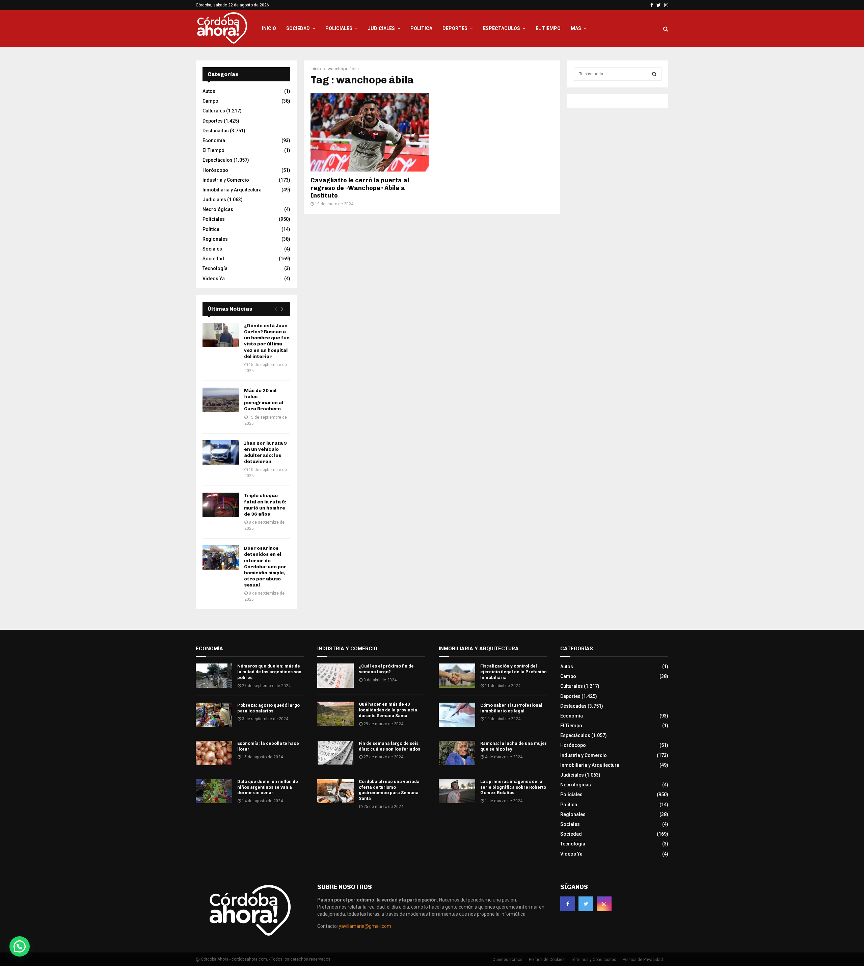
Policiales (338, 28)
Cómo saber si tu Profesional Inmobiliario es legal (511, 708)
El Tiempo (548, 28)
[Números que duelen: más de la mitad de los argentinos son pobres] (214, 675)
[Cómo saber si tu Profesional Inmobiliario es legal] (457, 715)
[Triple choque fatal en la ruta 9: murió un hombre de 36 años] (220, 505)
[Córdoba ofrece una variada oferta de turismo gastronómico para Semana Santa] (335, 791)
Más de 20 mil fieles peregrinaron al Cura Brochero (263, 400)
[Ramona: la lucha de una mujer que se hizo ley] (457, 753)
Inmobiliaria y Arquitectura (232, 189)
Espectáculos (501, 28)
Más (576, 28)
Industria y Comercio (225, 180)
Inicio (269, 28)
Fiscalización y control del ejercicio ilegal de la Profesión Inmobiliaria (513, 671)
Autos (208, 91)
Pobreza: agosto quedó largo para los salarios (268, 708)
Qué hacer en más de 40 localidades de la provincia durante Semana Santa (388, 710)
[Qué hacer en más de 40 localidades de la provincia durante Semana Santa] (335, 714)
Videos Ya (213, 278)
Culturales (213, 110)
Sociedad (298, 28)
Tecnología (214, 268)
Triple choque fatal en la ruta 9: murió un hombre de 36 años (265, 505)
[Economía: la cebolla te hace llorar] (214, 753)
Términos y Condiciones (593, 959)
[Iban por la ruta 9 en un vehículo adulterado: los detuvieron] (220, 452)
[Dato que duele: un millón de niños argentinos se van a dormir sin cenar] (214, 791)
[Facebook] (567, 903)
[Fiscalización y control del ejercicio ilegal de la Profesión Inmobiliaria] (457, 675)
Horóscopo (215, 170)
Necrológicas (217, 209)
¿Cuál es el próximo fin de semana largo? (386, 668)
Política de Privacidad (643, 959)
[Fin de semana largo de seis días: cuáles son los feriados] (335, 753)
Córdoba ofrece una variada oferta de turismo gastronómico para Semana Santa (389, 790)
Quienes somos (507, 959)
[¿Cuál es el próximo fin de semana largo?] (335, 675)
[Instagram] (604, 903)
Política (421, 28)
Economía (213, 140)
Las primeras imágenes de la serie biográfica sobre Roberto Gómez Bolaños (513, 787)
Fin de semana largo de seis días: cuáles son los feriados (389, 746)
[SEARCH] (654, 74)
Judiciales (381, 28)
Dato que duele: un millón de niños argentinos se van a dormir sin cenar (267, 787)
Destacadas (215, 130)
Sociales (212, 249)
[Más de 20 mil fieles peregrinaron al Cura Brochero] (220, 400)
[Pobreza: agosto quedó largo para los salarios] (214, 715)
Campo (210, 101)
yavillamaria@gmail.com (365, 926)
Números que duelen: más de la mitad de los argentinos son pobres (269, 671)
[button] (19, 946)
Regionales (215, 239)
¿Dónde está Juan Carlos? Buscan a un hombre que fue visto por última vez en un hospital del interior (267, 341)
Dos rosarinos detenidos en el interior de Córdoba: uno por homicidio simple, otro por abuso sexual (265, 566)
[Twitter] (585, 903)
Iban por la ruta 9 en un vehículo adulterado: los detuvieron (265, 452)
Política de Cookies (547, 959)
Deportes (454, 28)
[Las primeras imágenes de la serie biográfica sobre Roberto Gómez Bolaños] (457, 791)
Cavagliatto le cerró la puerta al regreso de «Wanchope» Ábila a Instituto (359, 188)
